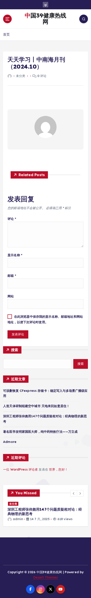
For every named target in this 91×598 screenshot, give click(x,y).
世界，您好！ (58, 469)
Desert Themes (45, 577)
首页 (6, 34)
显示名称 (15, 255)
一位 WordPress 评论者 (20, 469)
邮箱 (12, 276)
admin (18, 519)
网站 (11, 296)
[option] (45, 511)
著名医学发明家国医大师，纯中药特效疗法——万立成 (40, 432)
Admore (9, 442)
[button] (73, 493)
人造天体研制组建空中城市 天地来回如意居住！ (36, 406)
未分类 (13, 503)
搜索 (14, 350)
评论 (12, 219)
